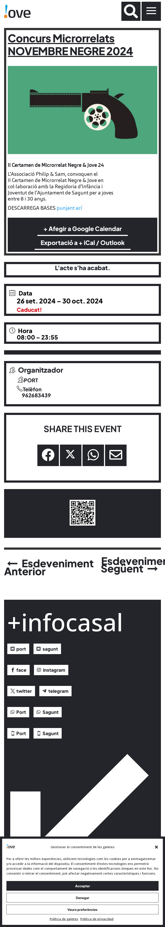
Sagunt (51, 712)
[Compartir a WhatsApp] (93, 455)
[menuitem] (131, 11)
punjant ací (69, 208)
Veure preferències (82, 909)
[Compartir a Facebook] (48, 455)
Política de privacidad (96, 919)
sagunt (50, 649)
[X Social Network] (70, 455)
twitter (24, 691)
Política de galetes (64, 919)
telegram (58, 691)
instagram (54, 670)
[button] (156, 847)
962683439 (36, 395)
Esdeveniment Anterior (49, 567)
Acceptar (82, 886)
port (21, 649)
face (21, 670)
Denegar (82, 898)
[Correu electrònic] (116, 455)
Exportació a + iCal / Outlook (83, 242)
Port (21, 712)
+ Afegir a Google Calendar (82, 228)
